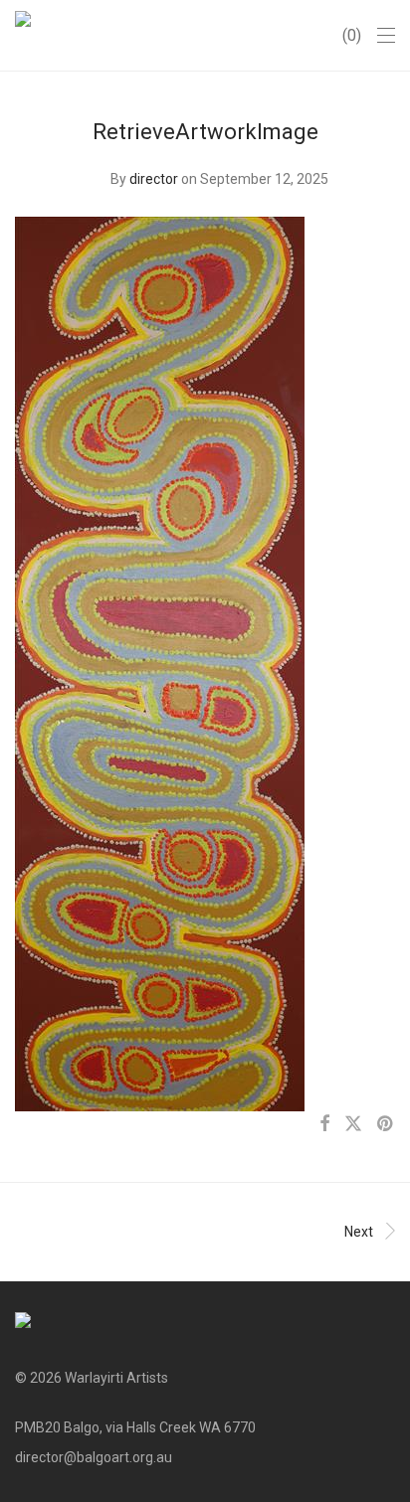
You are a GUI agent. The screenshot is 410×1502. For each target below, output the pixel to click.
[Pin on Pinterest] (386, 1124)
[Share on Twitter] (353, 1124)
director (153, 179)
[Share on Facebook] (324, 1124)
